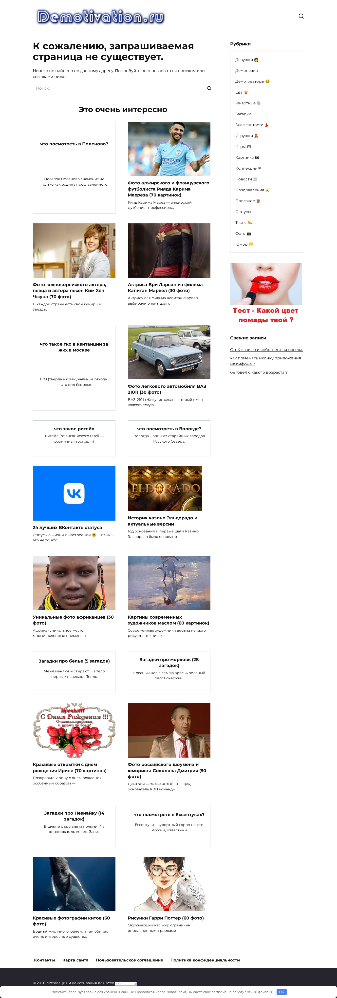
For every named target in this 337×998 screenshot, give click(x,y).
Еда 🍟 (241, 92)
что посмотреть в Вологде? (169, 428)
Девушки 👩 (247, 59)
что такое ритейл (74, 428)
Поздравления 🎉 (252, 190)
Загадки (243, 114)
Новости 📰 (246, 179)
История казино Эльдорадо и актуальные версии (162, 521)
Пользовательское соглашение (129, 960)
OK (281, 992)
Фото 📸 (243, 233)
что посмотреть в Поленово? (74, 143)
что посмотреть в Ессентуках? (169, 814)
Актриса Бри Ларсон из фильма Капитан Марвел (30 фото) (165, 287)
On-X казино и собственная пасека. (266, 349)
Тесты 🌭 (243, 222)
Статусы (243, 211)
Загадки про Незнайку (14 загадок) (74, 816)
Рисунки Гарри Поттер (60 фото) (166, 917)
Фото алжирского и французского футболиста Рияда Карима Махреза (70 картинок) (168, 188)
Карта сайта (75, 960)
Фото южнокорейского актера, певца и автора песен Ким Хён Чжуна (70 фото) (69, 290)
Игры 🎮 (243, 146)
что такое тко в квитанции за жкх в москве (74, 346)
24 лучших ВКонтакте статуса (67, 527)
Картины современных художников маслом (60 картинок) (168, 620)
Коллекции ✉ (248, 168)
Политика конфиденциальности (205, 960)
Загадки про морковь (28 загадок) (169, 662)
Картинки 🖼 (247, 157)
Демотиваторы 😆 (252, 81)
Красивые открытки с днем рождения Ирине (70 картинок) (70, 767)
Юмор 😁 (244, 244)
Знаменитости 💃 (252, 124)
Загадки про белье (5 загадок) (74, 661)
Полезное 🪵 (248, 200)
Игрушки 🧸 (247, 135)
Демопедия (246, 70)
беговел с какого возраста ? (259, 372)
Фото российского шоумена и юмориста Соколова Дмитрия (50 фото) (167, 770)
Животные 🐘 (248, 103)
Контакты (44, 960)
